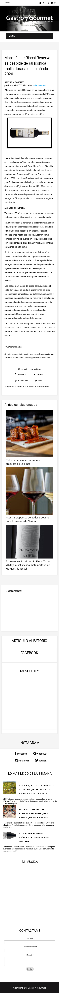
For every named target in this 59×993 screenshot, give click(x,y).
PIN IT (40, 381)
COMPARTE (21, 374)
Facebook (22, 754)
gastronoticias (42, 386)
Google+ (43, 754)
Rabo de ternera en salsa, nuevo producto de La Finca (24, 462)
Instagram (23, 761)
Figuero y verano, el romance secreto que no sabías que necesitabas (34, 813)
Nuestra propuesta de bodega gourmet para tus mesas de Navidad (28, 519)
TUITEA (39, 374)
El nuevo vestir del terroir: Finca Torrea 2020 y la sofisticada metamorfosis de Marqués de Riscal (28, 565)
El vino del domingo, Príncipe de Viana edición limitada (34, 837)
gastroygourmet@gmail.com (37, 357)
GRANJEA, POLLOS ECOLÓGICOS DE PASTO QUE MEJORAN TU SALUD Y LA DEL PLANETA (36, 789)
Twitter (43, 761)
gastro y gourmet (14, 82)
